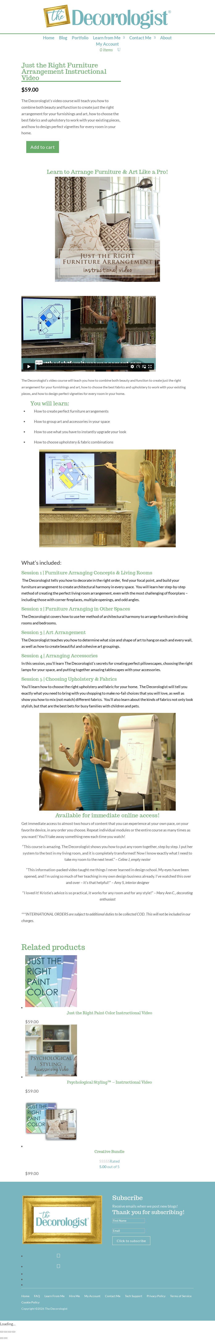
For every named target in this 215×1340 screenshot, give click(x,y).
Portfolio (80, 38)
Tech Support (133, 1296)
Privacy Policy (156, 1296)
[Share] (9, 1331)
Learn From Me (54, 1296)
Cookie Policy (30, 1302)
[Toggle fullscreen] (5, 1331)
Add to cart (42, 147)
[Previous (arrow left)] (1, 1338)
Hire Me (74, 1296)
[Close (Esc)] (13, 1331)
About (166, 38)
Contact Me (140, 38)
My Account (107, 44)
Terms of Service (180, 1296)
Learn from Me (107, 38)
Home (48, 38)
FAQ (37, 1296)
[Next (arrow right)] (5, 1338)
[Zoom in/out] (1, 1331)
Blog (63, 38)
